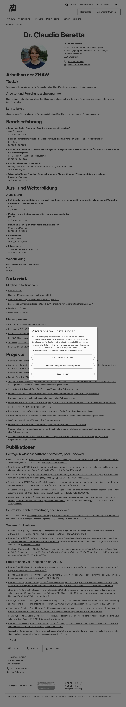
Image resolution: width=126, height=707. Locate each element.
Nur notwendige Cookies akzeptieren (63, 365)
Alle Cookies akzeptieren (63, 357)
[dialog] (63, 353)
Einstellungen (63, 374)
